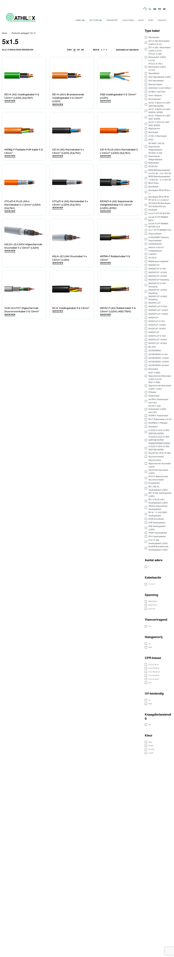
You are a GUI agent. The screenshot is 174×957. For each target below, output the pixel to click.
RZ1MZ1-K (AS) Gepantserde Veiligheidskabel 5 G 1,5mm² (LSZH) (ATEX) (116, 205)
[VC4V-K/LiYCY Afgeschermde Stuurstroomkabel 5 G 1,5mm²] (24, 289)
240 (82, 49)
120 (78, 49)
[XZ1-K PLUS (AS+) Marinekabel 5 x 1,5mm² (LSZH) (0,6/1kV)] (119, 131)
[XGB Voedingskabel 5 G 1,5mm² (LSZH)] (119, 75)
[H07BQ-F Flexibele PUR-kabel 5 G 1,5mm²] (24, 131)
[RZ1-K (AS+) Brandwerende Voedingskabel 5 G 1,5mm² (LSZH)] (71, 75)
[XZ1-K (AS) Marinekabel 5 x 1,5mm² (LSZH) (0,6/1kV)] (71, 131)
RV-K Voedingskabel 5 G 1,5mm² (70, 308)
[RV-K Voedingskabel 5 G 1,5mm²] (71, 289)
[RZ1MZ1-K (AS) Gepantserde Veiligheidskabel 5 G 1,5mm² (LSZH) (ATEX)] (119, 182)
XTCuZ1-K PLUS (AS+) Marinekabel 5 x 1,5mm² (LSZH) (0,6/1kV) (22, 205)
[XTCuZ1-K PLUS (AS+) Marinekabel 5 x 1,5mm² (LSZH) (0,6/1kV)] (24, 182)
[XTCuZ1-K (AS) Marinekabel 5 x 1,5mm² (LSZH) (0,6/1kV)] (71, 182)
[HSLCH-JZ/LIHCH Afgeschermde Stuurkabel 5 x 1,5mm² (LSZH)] (24, 231)
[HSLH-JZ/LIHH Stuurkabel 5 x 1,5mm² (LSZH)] (71, 237)
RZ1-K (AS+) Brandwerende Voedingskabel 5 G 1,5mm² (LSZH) (68, 98)
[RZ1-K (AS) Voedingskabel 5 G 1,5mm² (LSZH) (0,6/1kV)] (24, 75)
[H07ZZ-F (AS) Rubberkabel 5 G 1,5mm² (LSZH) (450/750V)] (119, 289)
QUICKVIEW (9, 101)
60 (74, 49)
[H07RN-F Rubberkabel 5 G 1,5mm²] (119, 237)
